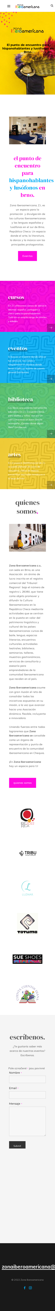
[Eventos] (51, 379)
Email (13, 1088)
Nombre (15, 1072)
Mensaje (15, 1103)
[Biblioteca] (51, 434)
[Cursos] (51, 328)
